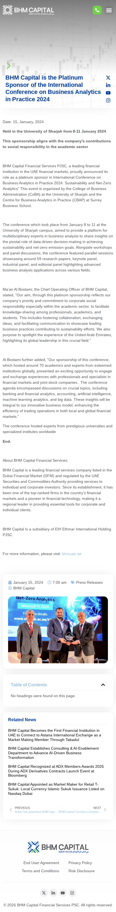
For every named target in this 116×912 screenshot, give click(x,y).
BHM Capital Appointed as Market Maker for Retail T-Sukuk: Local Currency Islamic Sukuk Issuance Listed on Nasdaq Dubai (56, 789)
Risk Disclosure (82, 871)
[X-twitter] (108, 77)
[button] (108, 10)
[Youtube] (108, 92)
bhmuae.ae (71, 554)
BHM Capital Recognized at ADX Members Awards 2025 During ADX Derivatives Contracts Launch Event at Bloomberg (56, 771)
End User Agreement (41, 863)
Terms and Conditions (40, 871)
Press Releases (89, 582)
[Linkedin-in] (108, 85)
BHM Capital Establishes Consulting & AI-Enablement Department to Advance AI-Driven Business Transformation (53, 753)
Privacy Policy (80, 863)
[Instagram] (108, 100)
